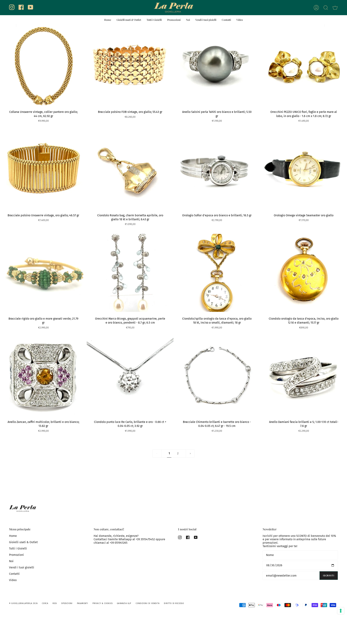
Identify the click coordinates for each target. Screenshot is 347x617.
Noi (11, 561)
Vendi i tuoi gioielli (21, 567)
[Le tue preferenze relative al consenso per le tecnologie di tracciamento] (340, 610)
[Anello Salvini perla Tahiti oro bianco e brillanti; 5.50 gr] (217, 66)
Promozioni (16, 555)
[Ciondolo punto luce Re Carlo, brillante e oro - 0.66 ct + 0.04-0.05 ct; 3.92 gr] (130, 376)
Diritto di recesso (174, 603)
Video (13, 580)
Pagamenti (82, 603)
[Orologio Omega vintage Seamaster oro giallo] (303, 170)
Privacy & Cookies (103, 603)
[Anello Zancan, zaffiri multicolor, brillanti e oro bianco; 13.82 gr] (43, 376)
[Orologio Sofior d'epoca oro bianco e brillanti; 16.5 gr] (217, 170)
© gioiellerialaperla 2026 (23, 603)
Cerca (45, 603)
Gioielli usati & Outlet (23, 542)
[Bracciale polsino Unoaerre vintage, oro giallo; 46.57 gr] (43, 170)
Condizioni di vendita (148, 603)
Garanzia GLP (124, 603)
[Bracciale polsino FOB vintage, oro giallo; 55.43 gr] (130, 66)
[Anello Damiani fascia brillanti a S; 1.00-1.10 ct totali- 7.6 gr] (303, 376)
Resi (55, 603)
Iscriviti (328, 575)
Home (13, 536)
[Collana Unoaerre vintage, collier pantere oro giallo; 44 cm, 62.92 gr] (43, 66)
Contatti (14, 573)
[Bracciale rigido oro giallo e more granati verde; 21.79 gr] (43, 273)
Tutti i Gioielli (18, 548)
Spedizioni (66, 603)
